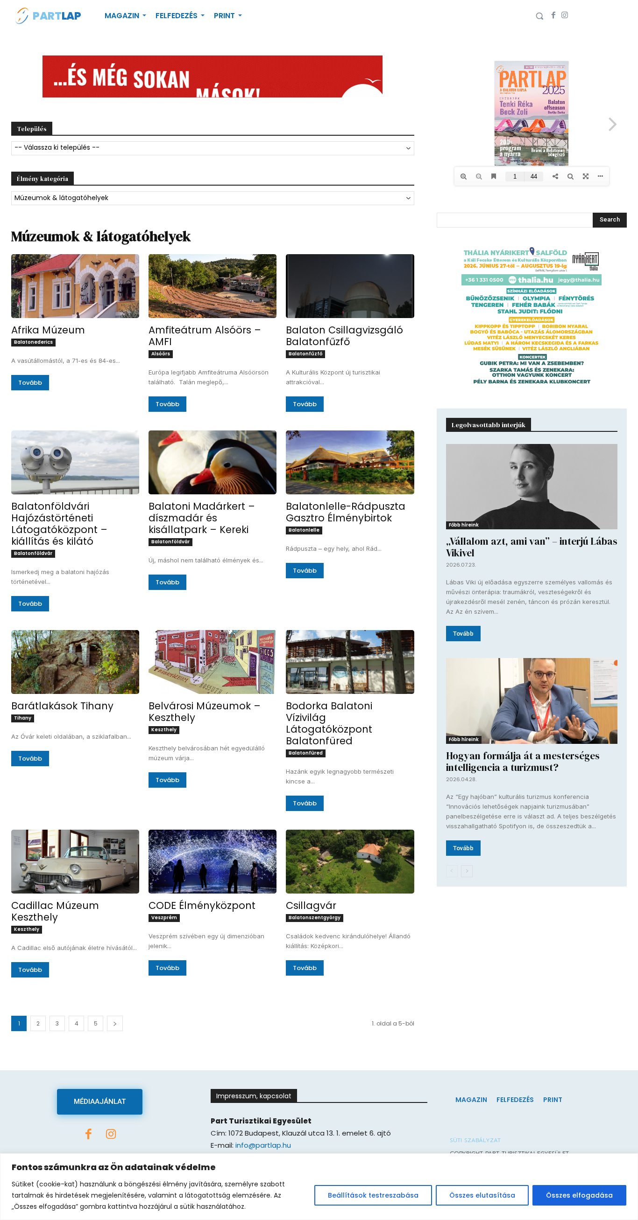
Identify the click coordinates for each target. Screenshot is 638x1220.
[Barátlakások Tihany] (75, 662)
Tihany (22, 717)
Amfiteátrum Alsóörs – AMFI (205, 335)
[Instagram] (564, 15)
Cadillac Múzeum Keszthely (55, 911)
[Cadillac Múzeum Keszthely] (75, 862)
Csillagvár (311, 905)
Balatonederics (33, 342)
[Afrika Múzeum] (75, 286)
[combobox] (212, 148)
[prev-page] (452, 871)
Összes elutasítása (482, 1195)
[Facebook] (553, 15)
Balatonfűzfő (305, 353)
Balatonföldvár (33, 553)
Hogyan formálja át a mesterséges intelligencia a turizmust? (523, 761)
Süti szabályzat (475, 1140)
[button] (539, 15)
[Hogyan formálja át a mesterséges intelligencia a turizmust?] (531, 701)
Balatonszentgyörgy (314, 917)
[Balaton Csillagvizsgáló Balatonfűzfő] (350, 286)
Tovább (30, 382)
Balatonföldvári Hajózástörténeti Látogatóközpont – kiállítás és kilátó (59, 523)
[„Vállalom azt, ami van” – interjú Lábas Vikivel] (531, 487)
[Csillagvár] (350, 862)
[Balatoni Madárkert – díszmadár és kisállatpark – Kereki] (212, 462)
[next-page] (467, 871)
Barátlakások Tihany (62, 706)
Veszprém (164, 917)
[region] (319, 1186)
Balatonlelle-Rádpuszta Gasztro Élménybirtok (345, 512)
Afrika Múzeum (48, 330)
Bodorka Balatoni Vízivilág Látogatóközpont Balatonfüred (329, 723)
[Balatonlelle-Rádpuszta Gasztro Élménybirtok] (350, 462)
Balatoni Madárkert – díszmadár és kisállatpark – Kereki (202, 517)
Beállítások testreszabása (373, 1195)
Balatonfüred (306, 752)
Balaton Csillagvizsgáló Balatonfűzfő (344, 335)
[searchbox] (212, 148)
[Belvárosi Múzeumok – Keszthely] (212, 662)
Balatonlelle (304, 530)
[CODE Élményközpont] (212, 862)
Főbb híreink (464, 524)
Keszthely (164, 729)
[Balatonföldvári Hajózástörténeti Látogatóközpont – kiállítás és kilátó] (75, 462)
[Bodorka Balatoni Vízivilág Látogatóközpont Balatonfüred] (350, 662)
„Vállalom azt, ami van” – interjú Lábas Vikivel (531, 547)
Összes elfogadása (579, 1195)
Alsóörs (160, 353)
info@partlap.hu (263, 1145)
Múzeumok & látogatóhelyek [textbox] (61, 197)
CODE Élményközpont (202, 905)
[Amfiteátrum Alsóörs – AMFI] (212, 286)
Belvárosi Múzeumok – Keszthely (205, 711)
